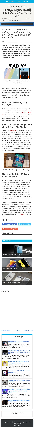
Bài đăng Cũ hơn (28, 330)
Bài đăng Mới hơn (5, 330)
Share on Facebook (11, 224)
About (12, 1)
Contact (18, 1)
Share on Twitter (25, 224)
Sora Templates (17, 425)
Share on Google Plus (11, 229)
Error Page (25, 1)
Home (7, 1)
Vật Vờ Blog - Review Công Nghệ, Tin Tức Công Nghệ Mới (17, 11)
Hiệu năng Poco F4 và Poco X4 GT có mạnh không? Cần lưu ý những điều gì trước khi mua (19, 352)
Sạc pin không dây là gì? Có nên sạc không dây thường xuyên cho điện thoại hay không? (19, 391)
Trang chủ (17, 330)
